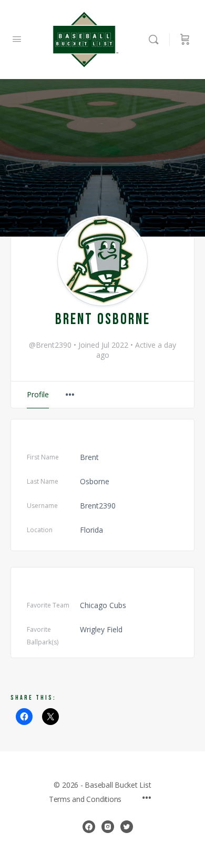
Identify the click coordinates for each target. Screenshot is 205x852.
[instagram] (107, 826)
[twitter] (126, 826)
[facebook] (89, 826)
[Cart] (185, 39)
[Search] (156, 39)
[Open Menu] (17, 38)
